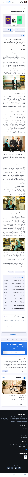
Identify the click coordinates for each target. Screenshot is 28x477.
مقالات (25, 430)
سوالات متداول (24, 437)
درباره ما (25, 433)
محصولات (25, 428)
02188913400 (22, 447)
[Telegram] (16, 468)
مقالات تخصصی (17, 8)
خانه (23, 8)
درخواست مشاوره (14, 352)
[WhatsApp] (12, 468)
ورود (26, 432)
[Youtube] (8, 468)
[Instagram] (19, 468)
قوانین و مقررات (24, 435)
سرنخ (11, 465)
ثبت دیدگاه (6, 316)
